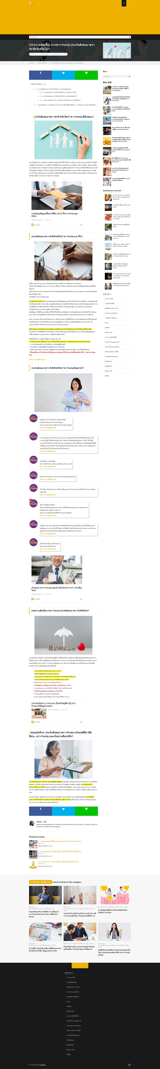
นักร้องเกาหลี (108, 332)
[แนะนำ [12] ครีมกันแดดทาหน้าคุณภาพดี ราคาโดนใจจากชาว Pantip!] (107, 171)
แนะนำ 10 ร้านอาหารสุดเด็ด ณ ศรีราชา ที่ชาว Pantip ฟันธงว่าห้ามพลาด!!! (121, 197)
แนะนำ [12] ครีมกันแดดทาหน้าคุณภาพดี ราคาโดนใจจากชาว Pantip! (120, 170)
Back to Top (80, 966)
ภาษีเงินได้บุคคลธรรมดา (45, 945)
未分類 (107, 376)
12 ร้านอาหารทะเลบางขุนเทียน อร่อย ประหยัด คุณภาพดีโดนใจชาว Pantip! (122, 216)
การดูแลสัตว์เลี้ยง (110, 303)
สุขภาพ (61, 54)
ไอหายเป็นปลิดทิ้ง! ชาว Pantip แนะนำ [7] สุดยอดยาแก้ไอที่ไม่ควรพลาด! (121, 108)
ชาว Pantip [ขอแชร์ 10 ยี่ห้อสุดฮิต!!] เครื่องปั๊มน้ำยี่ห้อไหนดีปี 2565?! (60, 851)
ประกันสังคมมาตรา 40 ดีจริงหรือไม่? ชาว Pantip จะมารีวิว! (58, 92)
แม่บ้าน (65, 910)
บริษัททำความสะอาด (89, 908)
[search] (129, 37)
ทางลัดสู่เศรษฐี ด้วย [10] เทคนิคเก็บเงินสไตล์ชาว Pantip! (112, 911)
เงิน (64, 54)
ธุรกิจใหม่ (91, 943)
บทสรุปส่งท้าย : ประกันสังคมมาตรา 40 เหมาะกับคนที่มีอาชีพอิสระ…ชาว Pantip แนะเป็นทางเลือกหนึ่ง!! (66, 105)
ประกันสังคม (56, 54)
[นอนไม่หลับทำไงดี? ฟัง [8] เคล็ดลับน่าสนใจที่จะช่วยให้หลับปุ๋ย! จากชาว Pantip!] (107, 100)
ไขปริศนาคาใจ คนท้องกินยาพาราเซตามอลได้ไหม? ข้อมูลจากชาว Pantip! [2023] (121, 119)
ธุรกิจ (53, 908)
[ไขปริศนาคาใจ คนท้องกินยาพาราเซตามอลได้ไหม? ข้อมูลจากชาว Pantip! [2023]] (107, 120)
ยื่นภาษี (54, 945)
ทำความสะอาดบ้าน (78, 908)
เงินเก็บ (126, 907)
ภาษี (37, 945)
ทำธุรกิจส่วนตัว (47, 908)
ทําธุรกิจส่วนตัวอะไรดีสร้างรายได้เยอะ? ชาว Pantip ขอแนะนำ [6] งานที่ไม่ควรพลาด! (44, 914)
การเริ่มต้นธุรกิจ (34, 908)
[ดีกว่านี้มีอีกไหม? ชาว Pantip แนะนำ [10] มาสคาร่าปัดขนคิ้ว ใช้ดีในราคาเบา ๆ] (107, 161)
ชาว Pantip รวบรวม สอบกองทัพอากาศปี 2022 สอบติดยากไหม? (58, 862)
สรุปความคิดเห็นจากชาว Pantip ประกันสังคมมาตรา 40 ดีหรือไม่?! (60, 100)
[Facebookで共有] (40, 75)
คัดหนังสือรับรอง (112, 945)
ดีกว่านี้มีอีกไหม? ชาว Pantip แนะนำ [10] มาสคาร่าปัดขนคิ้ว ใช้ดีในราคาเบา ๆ (121, 159)
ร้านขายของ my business (112, 347)
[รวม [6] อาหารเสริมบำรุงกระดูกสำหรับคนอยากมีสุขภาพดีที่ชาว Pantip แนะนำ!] (107, 90)
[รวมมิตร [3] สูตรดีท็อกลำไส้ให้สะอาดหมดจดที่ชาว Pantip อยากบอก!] (107, 151)
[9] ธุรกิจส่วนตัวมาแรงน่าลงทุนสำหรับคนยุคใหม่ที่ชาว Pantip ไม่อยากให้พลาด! (79, 948)
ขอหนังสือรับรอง (104, 945)
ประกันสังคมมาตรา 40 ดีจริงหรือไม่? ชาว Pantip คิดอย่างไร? (58, 96)
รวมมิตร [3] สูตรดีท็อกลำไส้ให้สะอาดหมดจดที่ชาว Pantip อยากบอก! (121, 149)
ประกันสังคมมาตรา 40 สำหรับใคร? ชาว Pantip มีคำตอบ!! (53, 89)
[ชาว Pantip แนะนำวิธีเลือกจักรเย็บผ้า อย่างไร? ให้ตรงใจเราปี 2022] (33, 844)
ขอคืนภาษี (33, 945)
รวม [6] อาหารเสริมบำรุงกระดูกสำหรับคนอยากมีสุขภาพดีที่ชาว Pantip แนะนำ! (120, 88)
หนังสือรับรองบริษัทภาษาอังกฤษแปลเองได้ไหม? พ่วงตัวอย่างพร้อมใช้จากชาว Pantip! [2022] (114, 952)
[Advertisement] (80, 20)
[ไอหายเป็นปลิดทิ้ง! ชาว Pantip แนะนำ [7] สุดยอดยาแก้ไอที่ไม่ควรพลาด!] (107, 110)
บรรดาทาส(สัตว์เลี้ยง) (111, 337)
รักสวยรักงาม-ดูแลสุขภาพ (112, 342)
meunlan (43, 1065)
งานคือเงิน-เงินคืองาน (45, 54)
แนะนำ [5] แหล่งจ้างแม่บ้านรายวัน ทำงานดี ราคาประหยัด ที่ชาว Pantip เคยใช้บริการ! (80, 914)
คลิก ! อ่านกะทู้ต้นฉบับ (36, 359)
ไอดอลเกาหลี (108, 371)
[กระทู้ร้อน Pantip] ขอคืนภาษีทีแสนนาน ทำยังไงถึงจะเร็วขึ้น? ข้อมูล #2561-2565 (45, 949)
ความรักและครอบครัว (111, 313)
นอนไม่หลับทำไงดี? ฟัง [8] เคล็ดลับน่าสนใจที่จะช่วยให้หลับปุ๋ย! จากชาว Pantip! (121, 98)
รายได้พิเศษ (110, 907)
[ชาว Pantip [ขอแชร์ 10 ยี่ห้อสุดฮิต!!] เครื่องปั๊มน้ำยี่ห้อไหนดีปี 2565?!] (33, 854)
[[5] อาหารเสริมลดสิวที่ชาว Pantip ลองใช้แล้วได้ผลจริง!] (107, 182)
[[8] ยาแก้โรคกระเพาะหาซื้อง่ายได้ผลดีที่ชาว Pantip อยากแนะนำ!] (107, 131)
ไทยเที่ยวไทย (108, 366)
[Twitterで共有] (63, 75)
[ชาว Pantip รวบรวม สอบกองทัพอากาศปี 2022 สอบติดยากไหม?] (33, 865)
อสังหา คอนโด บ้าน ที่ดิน (112, 351)
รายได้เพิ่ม (116, 907)
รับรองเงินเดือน (120, 945)
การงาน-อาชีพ (109, 298)
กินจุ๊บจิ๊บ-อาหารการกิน (111, 308)
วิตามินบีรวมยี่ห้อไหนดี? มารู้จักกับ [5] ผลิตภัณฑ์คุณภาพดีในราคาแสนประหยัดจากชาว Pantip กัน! (121, 139)
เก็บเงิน (121, 907)
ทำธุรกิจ (41, 908)
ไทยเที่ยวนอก (108, 361)
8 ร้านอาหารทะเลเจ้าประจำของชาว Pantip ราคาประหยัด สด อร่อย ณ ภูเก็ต (122, 275)
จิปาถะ (107, 323)
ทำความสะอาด (69, 908)
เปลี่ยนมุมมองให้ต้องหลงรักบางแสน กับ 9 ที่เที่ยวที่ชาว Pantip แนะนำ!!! (121, 236)
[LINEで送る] (86, 75)
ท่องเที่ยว (107, 327)
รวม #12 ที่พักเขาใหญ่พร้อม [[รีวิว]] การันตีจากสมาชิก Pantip (120, 266)
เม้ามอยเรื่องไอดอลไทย (111, 356)
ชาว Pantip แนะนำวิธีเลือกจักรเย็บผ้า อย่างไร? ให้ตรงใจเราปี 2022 (59, 841)
